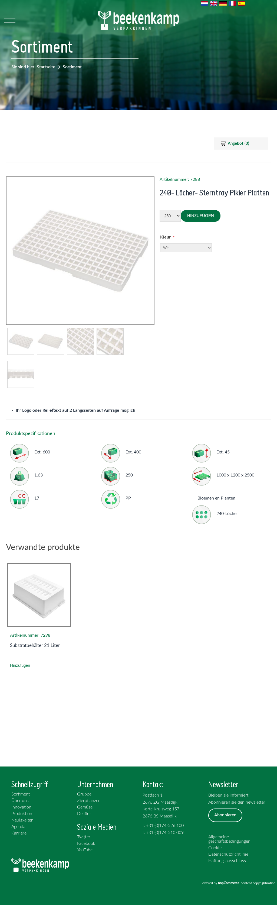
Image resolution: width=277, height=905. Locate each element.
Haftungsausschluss (227, 861)
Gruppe (84, 794)
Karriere (19, 833)
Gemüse (85, 807)
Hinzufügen (200, 215)
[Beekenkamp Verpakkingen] (138, 20)
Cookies (215, 848)
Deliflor (84, 813)
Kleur (165, 237)
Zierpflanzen (89, 800)
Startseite (46, 67)
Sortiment (72, 67)
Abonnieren (225, 815)
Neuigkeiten (22, 820)
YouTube (85, 850)
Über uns (20, 800)
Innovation (21, 807)
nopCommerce (229, 883)
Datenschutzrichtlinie (228, 854)
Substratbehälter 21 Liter (35, 645)
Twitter (83, 837)
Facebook (86, 843)
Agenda (18, 827)
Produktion (21, 813)
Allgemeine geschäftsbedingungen (229, 839)
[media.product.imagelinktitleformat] (39, 595)
